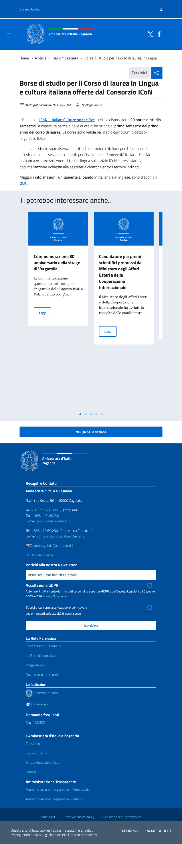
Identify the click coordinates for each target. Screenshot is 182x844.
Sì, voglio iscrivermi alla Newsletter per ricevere (56, 607)
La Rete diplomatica (40, 655)
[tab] (80, 414)
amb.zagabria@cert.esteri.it (53, 545)
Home (24, 58)
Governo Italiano (30, 9)
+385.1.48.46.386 (44, 510)
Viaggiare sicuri (36, 665)
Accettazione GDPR (42, 585)
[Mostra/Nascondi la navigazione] (9, 33)
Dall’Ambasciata (65, 58)
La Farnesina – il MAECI (43, 646)
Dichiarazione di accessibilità (121, 816)
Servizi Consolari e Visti (42, 762)
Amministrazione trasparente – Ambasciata (58, 789)
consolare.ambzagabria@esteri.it (61, 536)
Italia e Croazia (36, 753)
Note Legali (60, 596)
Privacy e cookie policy (78, 816)
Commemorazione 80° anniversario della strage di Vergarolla (57, 262)
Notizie (41, 58)
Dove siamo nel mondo (42, 674)
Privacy (47, 596)
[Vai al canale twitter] (149, 33)
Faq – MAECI (35, 722)
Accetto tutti (159, 830)
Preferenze (128, 830)
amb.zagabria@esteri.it (54, 521)
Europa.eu (40, 704)
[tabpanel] (58, 311)
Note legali (48, 816)
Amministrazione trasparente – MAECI (54, 799)
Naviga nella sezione (91, 432)
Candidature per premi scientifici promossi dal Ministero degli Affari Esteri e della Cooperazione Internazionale (120, 272)
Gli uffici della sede (39, 555)
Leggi (45, 312)
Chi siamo (33, 743)
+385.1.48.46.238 (45, 515)
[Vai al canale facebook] (158, 33)
